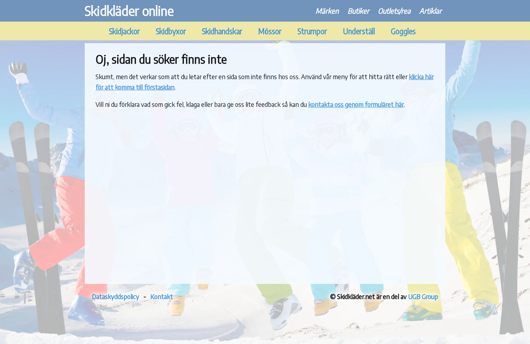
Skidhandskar (222, 31)
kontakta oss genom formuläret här (356, 104)
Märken (327, 10)
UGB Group (423, 296)
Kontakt (161, 296)
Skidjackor (124, 31)
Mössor (270, 31)
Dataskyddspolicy (115, 296)
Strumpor (312, 31)
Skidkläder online (129, 11)
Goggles (403, 31)
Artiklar (430, 10)
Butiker (358, 10)
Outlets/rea (394, 10)
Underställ (359, 31)
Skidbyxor (171, 31)
